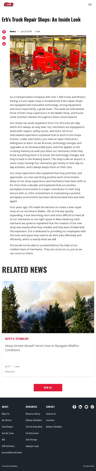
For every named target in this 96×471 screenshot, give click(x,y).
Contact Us (51, 413)
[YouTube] (86, 407)
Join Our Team (8, 433)
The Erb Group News (34, 426)
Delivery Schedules (34, 420)
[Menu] (90, 4)
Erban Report (7, 426)
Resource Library (33, 413)
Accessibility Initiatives (12, 452)
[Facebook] (74, 407)
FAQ (3, 439)
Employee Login (32, 446)
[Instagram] (92, 407)
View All (48, 387)
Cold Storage (31, 439)
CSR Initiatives (8, 446)
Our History (7, 420)
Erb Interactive (32, 433)
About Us (6, 413)
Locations (50, 420)
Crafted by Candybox (10, 466)
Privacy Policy (88, 466)
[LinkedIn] (80, 407)
